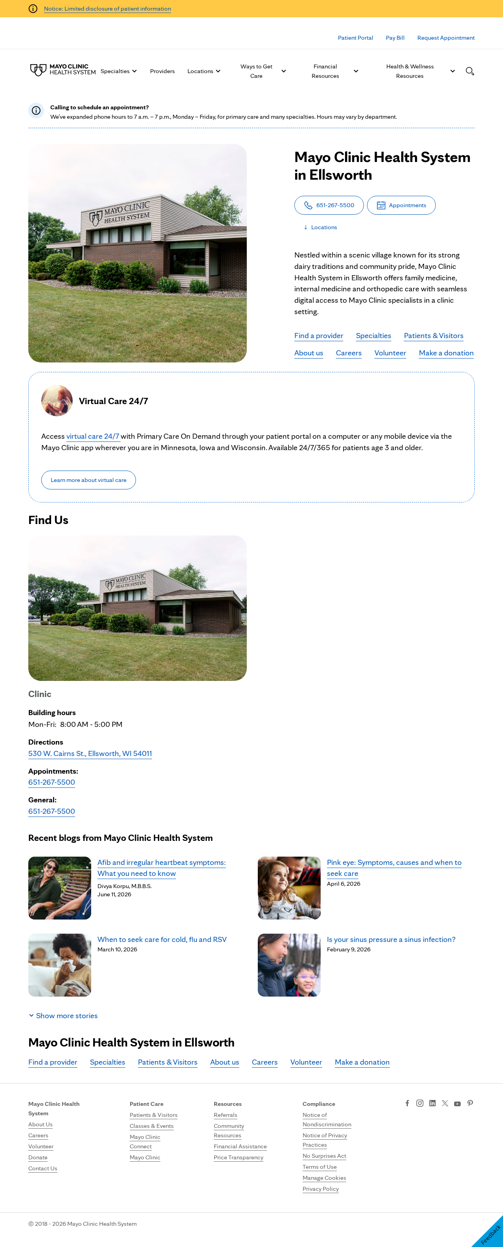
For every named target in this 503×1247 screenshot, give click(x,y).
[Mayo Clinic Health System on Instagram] (420, 1104)
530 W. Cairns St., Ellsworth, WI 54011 (90, 753)
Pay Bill (395, 37)
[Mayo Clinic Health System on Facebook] (407, 1103)
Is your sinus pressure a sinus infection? (391, 939)
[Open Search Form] (470, 71)
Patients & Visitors (434, 335)
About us (308, 352)
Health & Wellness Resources (410, 71)
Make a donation (446, 352)
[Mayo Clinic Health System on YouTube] (457, 1104)
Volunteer (390, 352)
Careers (349, 352)
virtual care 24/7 (93, 436)
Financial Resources (325, 71)
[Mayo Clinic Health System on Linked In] (432, 1104)
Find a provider (318, 335)
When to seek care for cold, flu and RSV (162, 939)
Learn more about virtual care (89, 480)
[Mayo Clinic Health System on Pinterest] (470, 1104)
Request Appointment (446, 37)
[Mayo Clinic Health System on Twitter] (445, 1103)
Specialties (115, 71)
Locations (200, 71)
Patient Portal (355, 37)
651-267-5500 (51, 782)
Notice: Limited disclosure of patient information (107, 8)
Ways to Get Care (256, 71)
